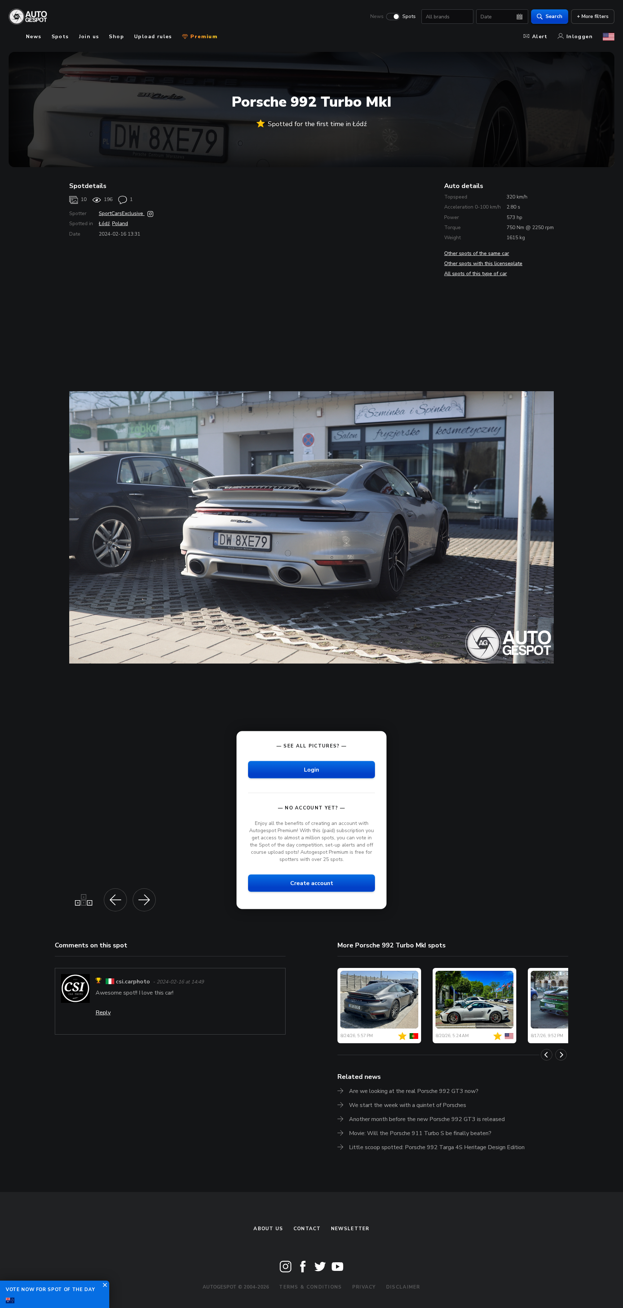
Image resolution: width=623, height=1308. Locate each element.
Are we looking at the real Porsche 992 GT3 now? (413, 1091)
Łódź (104, 223)
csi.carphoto (133, 982)
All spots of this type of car (475, 273)
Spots (409, 16)
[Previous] (546, 1055)
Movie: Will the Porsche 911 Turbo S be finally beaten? (420, 1133)
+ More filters (593, 16)
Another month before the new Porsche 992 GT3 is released (427, 1119)
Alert (540, 36)
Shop (116, 36)
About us (268, 1229)
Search (553, 16)
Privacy (364, 1287)
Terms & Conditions (310, 1287)
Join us (89, 36)
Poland (120, 223)
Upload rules (153, 36)
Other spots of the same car (476, 253)
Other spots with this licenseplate (483, 263)
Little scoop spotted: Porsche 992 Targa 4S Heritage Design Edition (437, 1147)
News (377, 16)
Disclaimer (403, 1287)
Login (311, 769)
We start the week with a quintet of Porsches (407, 1105)
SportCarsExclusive (122, 213)
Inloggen (579, 36)
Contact (307, 1229)
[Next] (561, 1055)
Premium (203, 36)
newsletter (350, 1229)
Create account (311, 883)
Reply (103, 1013)
